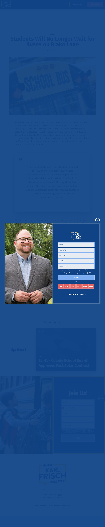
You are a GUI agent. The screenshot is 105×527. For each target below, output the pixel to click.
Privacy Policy (83, 273)
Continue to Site (76, 294)
